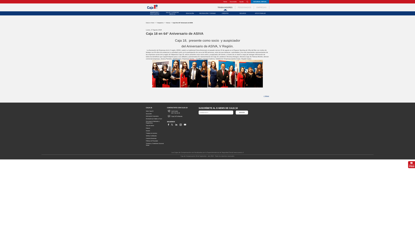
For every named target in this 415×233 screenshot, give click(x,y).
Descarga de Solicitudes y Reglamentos (153, 122)
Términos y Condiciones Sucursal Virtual (155, 144)
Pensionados (244, 7)
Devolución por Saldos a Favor (154, 118)
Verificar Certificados (151, 135)
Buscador (247, 1)
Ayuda (241, 1)
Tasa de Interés (150, 125)
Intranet (148, 130)
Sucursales (233, 1)
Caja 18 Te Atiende (176, 116)
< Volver (266, 96)
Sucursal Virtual (260, 1)
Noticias (168, 22)
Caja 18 (152, 7)
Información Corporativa (152, 116)
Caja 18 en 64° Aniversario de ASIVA (183, 22)
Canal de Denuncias (151, 138)
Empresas (261, 7)
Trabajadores (225, 7)
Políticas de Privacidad (152, 141)
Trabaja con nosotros (151, 133)
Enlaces (148, 128)
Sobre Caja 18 (149, 111)
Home (225, 1)
